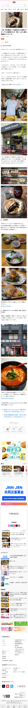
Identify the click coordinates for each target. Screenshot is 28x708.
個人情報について (17, 668)
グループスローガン (6, 668)
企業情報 (4, 670)
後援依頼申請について (19, 651)
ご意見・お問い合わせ (19, 649)
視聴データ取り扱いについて (20, 694)
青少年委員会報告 (18, 647)
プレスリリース (5, 675)
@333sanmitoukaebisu (7, 398)
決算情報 (4, 677)
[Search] (25, 5)
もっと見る (24, 463)
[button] (3, 706)
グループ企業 (5, 672)
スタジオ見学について (19, 653)
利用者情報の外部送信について (20, 697)
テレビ (2, 9)
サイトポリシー (23, 692)
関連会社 (17, 654)
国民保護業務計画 (18, 643)
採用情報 (4, 656)
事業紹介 (4, 653)
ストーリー (4, 654)
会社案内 (4, 658)
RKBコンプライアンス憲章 (19, 672)
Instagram (14, 403)
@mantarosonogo (6, 306)
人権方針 (15, 670)
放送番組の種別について (20, 640)
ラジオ (5, 9)
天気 (18, 9)
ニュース (14, 9)
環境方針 (17, 645)
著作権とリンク (23, 695)
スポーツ (22, 9)
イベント (10, 9)
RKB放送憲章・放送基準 (7, 660)
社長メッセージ (5, 651)
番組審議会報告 (18, 642)
